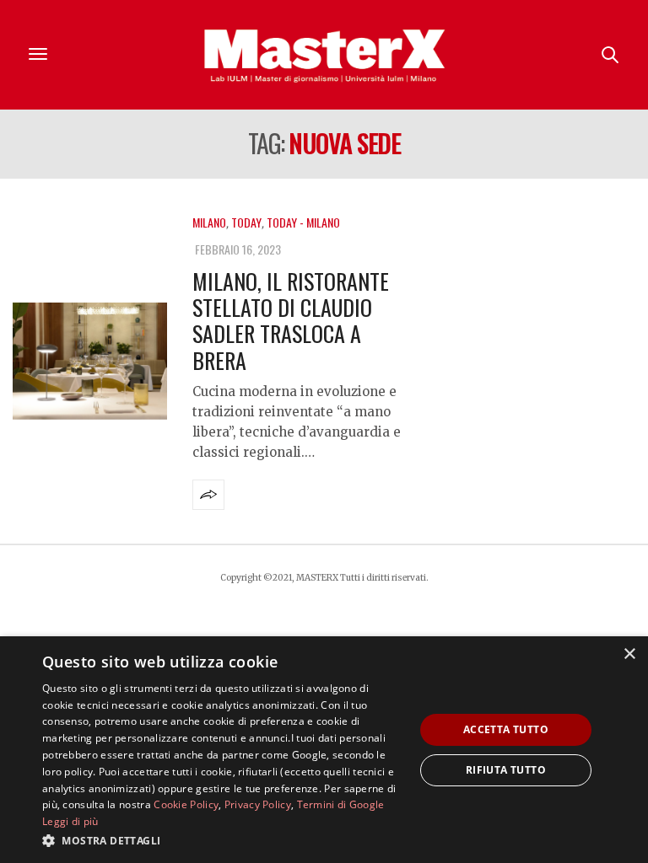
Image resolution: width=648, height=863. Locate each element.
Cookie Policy (186, 804)
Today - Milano (303, 222)
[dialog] (324, 749)
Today (246, 222)
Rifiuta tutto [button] (506, 770)
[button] (222, 840)
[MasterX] (324, 54)
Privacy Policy (257, 804)
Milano (209, 222)
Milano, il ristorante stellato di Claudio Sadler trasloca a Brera (290, 321)
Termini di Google (341, 804)
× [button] (629, 654)
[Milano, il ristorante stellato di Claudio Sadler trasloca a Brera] (90, 361)
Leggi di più (70, 821)
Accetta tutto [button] (505, 729)
